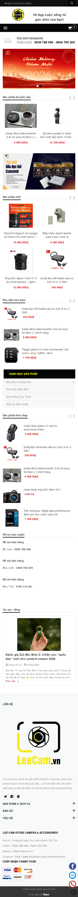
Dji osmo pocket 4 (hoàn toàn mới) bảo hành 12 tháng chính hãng (57, 136)
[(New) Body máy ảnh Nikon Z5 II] (12, 497)
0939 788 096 (22, 549)
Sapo (46, 894)
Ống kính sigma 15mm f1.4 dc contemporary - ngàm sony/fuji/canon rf (21, 281)
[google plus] (18, 796)
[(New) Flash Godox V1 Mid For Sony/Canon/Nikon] (12, 433)
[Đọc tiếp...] (12, 681)
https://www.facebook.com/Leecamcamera (40, 856)
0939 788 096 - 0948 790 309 (54, 42)
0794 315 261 (24, 586)
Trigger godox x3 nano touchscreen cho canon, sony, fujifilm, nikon (45, 351)
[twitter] (5, 796)
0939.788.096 (20, 845)
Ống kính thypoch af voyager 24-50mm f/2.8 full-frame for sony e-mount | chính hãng (21, 236)
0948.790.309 (38, 845)
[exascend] (39, 171)
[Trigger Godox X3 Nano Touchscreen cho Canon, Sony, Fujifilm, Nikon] (11, 355)
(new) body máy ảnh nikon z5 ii (42, 489)
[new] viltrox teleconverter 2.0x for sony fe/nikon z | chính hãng (21, 136)
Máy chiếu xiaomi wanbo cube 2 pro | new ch (57, 235)
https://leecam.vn (23, 851)
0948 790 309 (24, 567)
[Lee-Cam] (18, 15)
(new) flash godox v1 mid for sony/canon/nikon (40, 427)
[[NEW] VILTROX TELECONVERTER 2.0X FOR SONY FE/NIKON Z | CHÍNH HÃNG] (11, 335)
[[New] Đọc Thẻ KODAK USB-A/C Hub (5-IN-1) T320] (11, 314)
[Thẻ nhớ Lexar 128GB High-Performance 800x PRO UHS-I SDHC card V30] (12, 518)
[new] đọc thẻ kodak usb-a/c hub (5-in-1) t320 (57, 280)
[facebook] (12, 796)
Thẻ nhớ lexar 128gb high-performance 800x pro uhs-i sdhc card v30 (47, 512)
